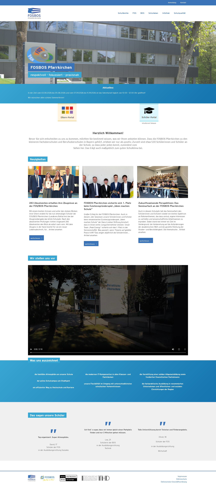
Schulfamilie (123, 13)
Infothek (166, 13)
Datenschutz (181, 479)
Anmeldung (172, 3)
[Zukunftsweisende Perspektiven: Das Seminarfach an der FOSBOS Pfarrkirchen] (162, 207)
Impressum (182, 476)
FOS (134, 13)
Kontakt (183, 3)
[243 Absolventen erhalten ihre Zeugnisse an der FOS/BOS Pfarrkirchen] (53, 207)
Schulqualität (180, 13)
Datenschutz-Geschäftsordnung (174, 482)
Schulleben (153, 13)
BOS (142, 13)
